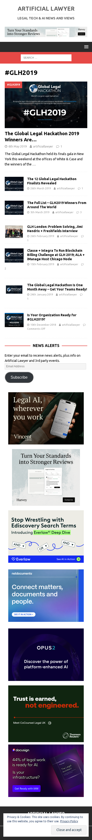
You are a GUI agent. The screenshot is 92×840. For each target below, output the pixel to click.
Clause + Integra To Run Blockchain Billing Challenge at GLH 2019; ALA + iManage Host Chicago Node (56, 255)
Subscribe (19, 377)
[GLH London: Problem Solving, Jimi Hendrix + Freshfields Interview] (14, 232)
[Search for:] (46, 57)
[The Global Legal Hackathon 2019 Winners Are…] (46, 105)
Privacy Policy (69, 821)
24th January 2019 (41, 294)
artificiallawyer (43, 146)
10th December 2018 (43, 324)
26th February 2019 (42, 236)
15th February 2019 (42, 264)
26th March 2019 (40, 188)
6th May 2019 (17, 146)
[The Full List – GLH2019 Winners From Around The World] (14, 208)
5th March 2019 (39, 212)
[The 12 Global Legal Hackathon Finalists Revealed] (14, 184)
